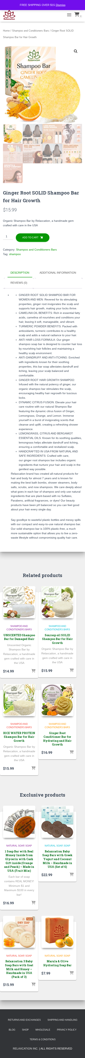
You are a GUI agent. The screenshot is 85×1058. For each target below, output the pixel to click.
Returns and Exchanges (24, 1020)
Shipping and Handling (62, 1020)
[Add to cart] (33, 671)
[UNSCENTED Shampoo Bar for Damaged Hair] (19, 602)
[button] (75, 51)
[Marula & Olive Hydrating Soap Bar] (57, 932)
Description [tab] (19, 272)
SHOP (25, 1029)
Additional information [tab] (58, 272)
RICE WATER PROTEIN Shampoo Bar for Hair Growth (19, 737)
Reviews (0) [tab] (18, 282)
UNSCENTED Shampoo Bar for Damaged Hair (19, 637)
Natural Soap (15, 845)
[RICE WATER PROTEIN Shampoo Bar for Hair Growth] (19, 700)
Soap (28, 845)
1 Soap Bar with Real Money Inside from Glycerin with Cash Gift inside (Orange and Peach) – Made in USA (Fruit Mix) (19, 861)
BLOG (12, 1029)
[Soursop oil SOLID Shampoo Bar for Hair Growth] (57, 602)
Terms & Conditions (43, 1039)
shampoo (15, 254)
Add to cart (30, 237)
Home (6, 30)
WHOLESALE (42, 1029)
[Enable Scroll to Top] (77, 1050)
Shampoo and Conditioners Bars (30, 30)
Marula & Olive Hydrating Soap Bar (57, 963)
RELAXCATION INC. (25, 1048)
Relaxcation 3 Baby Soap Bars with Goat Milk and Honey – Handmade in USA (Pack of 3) (19, 968)
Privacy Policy (66, 1029)
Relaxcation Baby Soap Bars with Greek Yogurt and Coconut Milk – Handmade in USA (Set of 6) (57, 859)
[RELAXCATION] (10, 15)
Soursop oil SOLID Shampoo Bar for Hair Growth (57, 639)
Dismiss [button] (60, 5)
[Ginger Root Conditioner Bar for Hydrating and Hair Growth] (57, 700)
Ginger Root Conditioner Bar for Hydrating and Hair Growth (57, 738)
